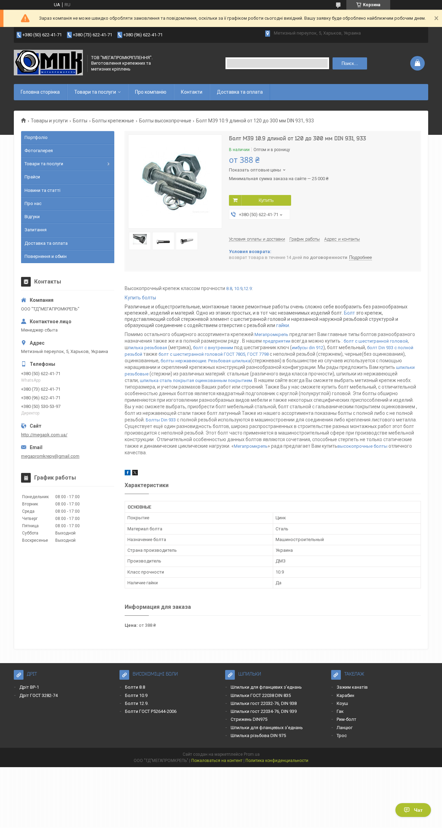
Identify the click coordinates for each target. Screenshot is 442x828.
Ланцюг (345, 727)
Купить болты (140, 297)
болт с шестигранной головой (376, 341)
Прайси (32, 176)
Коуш (342, 703)
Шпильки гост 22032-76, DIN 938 (264, 703)
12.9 (247, 288)
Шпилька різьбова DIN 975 (258, 735)
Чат (418, 810)
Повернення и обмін (46, 256)
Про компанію (150, 92)
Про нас (33, 203)
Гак (340, 711)
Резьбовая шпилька (229, 360)
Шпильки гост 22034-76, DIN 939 (264, 711)
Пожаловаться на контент (216, 760)
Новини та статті (42, 190)
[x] (135, 473)
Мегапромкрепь (271, 334)
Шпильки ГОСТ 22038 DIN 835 (261, 695)
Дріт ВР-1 (29, 687)
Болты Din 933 (161, 419)
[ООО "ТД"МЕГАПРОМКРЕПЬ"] (48, 63)
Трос (342, 735)
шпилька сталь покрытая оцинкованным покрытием (196, 380)
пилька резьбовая (147, 347)
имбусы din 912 (307, 347)
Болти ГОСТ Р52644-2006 (150, 711)
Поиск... (350, 63)
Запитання (36, 229)
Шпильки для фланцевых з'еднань (267, 727)
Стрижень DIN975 (249, 719)
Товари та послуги (95, 92)
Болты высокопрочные (165, 120)
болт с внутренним (213, 347)
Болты (80, 120)
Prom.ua (252, 754)
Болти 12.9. (136, 703)
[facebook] (128, 473)
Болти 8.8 (135, 687)
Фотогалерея (39, 150)
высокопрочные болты (362, 446)
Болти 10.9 (136, 695)
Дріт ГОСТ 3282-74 (38, 695)
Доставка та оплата (240, 92)
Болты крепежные (113, 120)
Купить (266, 200)
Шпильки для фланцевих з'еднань (266, 687)
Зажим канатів (352, 687)
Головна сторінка (40, 92)
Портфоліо (36, 137)
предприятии (277, 341)
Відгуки (32, 216)
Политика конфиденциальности (277, 760)
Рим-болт (346, 719)
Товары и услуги (49, 120)
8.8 (229, 288)
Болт (350, 313)
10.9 (238, 288)
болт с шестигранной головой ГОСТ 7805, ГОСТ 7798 (213, 354)
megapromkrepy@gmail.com (50, 456)
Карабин (345, 695)
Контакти (191, 92)
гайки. (283, 325)
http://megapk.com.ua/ (44, 434)
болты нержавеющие (183, 360)
